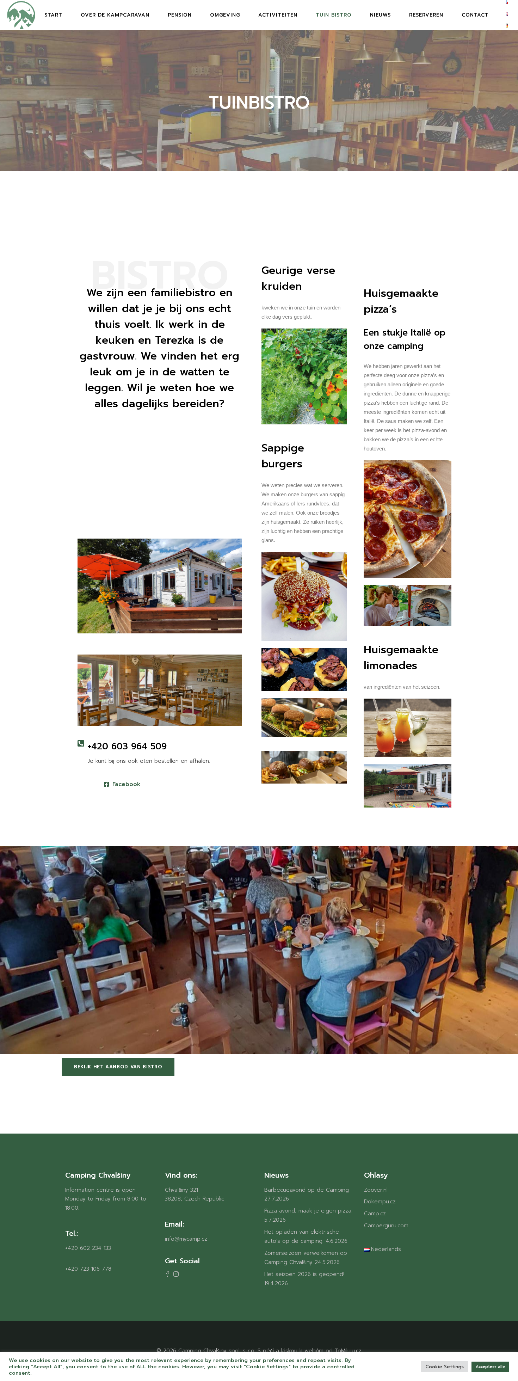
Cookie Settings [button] (444, 1366)
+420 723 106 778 (88, 1269)
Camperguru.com (386, 1225)
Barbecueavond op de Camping (306, 1190)
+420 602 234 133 (88, 1248)
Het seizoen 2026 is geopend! (304, 1274)
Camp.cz (375, 1213)
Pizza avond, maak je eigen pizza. (308, 1211)
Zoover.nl (376, 1190)
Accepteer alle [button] (490, 1367)
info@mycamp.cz (186, 1239)
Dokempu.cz (380, 1201)
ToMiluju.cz (348, 1351)
